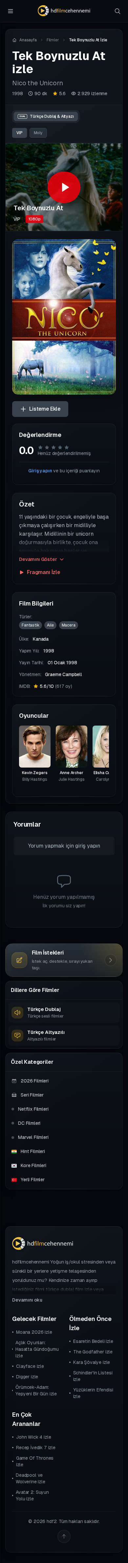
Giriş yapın (40, 470)
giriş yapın (87, 846)
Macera (68, 625)
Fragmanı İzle (43, 572)
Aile (50, 625)
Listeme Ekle (44, 409)
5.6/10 (56, 686)
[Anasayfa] (64, 11)
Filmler (53, 40)
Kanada (41, 639)
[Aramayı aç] (117, 11)
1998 (17, 93)
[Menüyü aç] (10, 11)
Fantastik (30, 625)
